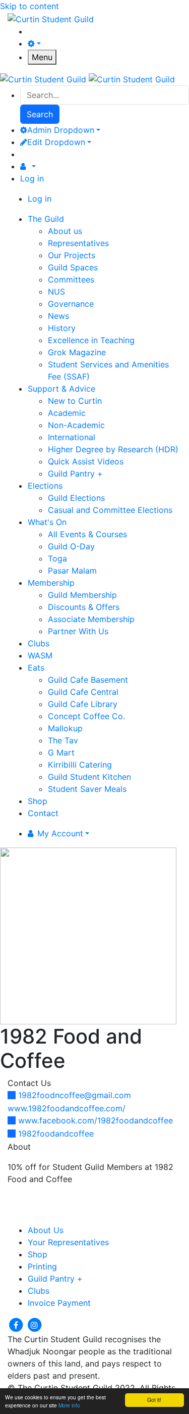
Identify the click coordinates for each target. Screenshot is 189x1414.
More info (69, 1405)
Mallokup (65, 728)
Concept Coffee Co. (86, 716)
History (62, 328)
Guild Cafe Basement (88, 680)
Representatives (78, 243)
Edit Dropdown (56, 142)
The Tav (63, 740)
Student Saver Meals (87, 789)
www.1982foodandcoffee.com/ (66, 1108)
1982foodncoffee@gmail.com (74, 1095)
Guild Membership (82, 595)
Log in (32, 178)
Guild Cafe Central (83, 692)
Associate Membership (91, 619)
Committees (71, 279)
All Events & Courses (87, 534)
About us (65, 231)
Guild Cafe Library (82, 704)
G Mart (61, 752)
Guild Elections (76, 498)
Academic (67, 413)
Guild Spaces (73, 267)
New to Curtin (75, 401)
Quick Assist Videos (85, 461)
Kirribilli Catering (80, 765)
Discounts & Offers (83, 607)
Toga (57, 558)
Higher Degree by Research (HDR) (113, 449)
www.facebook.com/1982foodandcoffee (95, 1120)
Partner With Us (78, 631)
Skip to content (29, 6)
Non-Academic (76, 425)
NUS (56, 292)
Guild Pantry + (75, 473)
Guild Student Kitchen (89, 777)
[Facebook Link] (17, 1324)
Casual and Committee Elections (110, 510)
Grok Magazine (77, 352)
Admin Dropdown (60, 130)
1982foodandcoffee (56, 1133)
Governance (71, 304)
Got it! (154, 1399)
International (71, 437)
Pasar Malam (72, 570)
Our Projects (71, 255)
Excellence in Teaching (91, 340)
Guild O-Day (71, 546)
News (58, 316)
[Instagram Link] (34, 1324)
